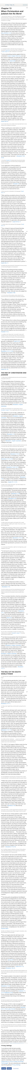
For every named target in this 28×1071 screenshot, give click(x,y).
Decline (9, 1068)
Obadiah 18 (8, 160)
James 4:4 (9, 617)
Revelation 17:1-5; (5, 459)
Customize (15, 1068)
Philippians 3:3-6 (8, 992)
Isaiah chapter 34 (5, 51)
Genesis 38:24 (4, 928)
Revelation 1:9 (10, 434)
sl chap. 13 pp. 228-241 (10, 5)
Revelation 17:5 (6, 587)
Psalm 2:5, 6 (17, 341)
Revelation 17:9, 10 (17, 538)
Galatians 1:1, (22, 991)
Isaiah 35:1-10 (4, 369)
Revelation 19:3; (21, 156)
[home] (2, 1)
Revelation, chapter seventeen (13, 441)
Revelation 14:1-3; (5, 351)
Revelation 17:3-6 (5, 986)
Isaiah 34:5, (4, 263)
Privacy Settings (16, 1065)
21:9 (11, 459)
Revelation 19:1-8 (15, 454)
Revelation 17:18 (16, 493)
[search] (26, 2)
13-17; (2, 992)
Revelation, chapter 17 (5, 410)
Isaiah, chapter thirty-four (14, 56)
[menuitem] (2, 1)
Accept (3, 1068)
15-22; (6, 1009)
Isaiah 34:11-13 (19, 966)
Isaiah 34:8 (8, 50)
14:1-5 (16, 467)
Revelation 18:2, (10, 968)
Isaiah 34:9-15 (4, 121)
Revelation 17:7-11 (5, 703)
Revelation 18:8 (11, 292)
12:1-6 (9, 33)
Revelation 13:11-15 (6, 730)
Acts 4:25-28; (4, 33)
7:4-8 (11, 351)
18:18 (2, 157)
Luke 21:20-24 (11, 1009)
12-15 (15, 482)
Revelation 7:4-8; (11, 467)
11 (7, 263)
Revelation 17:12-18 (11, 847)
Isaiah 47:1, (11, 482)
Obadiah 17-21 (5, 331)
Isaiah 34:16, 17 (17, 221)
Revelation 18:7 (12, 498)
